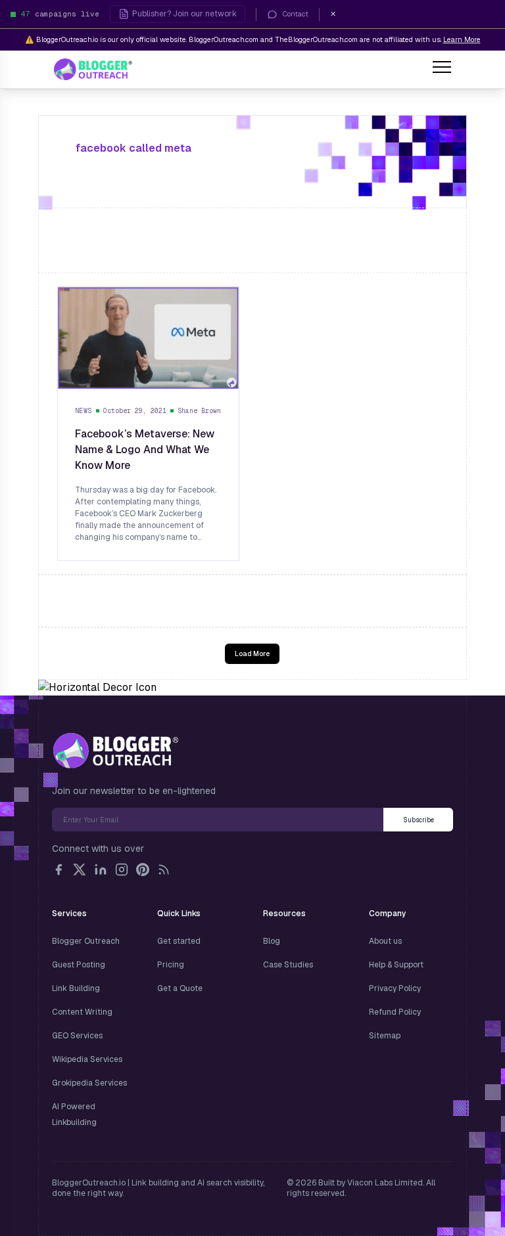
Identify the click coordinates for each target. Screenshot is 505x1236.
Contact (295, 13)
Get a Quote (180, 988)
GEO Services (77, 1035)
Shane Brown (199, 411)
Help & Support (396, 965)
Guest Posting (78, 965)
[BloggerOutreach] (115, 750)
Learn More (462, 39)
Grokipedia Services (89, 1083)
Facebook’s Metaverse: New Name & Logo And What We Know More (144, 449)
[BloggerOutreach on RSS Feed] (163, 869)
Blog (271, 941)
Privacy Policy (395, 988)
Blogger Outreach (86, 941)
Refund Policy (395, 1012)
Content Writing (82, 1012)
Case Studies (288, 965)
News (83, 411)
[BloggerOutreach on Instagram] (121, 869)
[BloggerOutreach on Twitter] (79, 869)
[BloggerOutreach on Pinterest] (142, 869)
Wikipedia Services (87, 1059)
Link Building (76, 988)
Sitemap (384, 1035)
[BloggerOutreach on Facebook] (58, 869)
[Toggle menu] (442, 69)
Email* (217, 819)
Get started (179, 941)
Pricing (170, 965)
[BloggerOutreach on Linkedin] (100, 869)
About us (385, 941)
